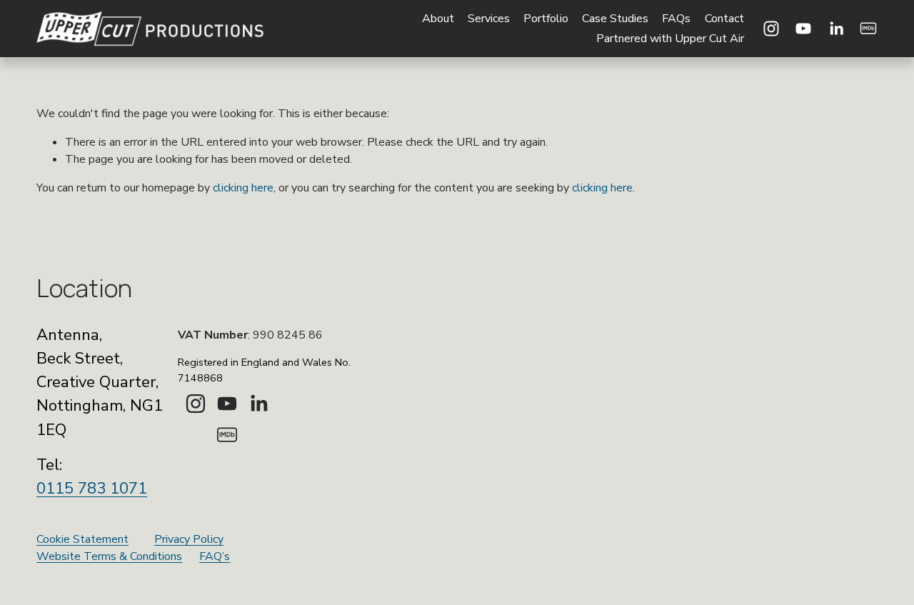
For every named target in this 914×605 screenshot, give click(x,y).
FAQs (676, 18)
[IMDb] (868, 28)
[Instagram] (771, 28)
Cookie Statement (82, 539)
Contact (724, 18)
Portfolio (545, 18)
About (438, 18)
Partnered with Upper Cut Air (670, 38)
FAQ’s (214, 556)
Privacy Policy (189, 539)
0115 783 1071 (91, 488)
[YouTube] (803, 28)
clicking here (243, 188)
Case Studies (615, 18)
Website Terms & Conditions (109, 556)
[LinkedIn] (836, 28)
